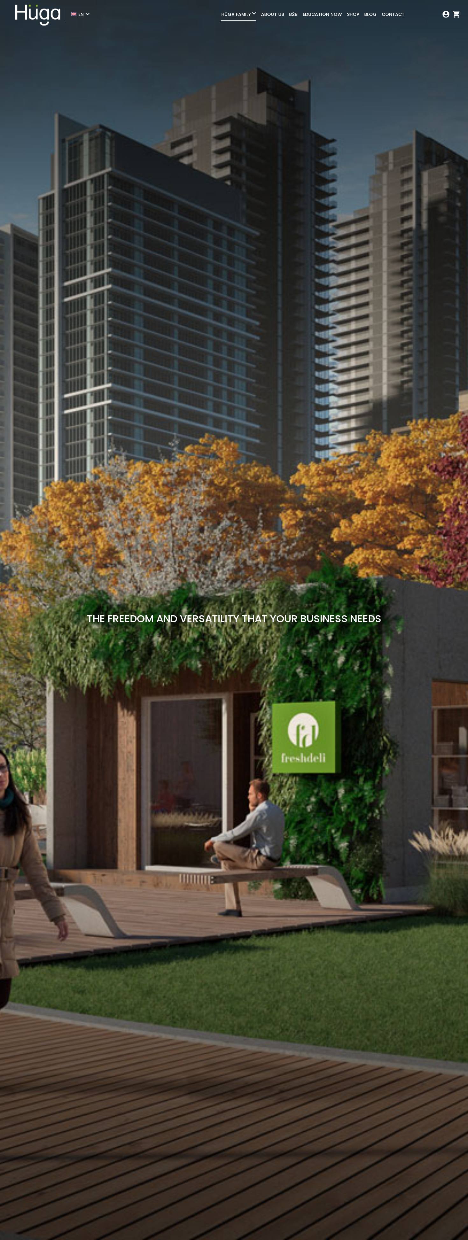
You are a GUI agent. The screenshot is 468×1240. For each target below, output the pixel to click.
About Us (272, 14)
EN (81, 14)
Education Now (322, 14)
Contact (393, 14)
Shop (353, 14)
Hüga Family (236, 14)
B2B (293, 14)
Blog (370, 14)
